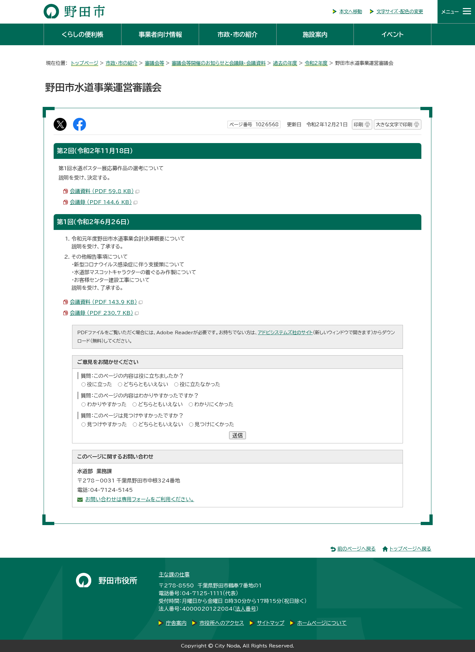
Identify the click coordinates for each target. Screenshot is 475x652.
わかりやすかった (107, 404)
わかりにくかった (214, 404)
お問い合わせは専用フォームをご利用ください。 (139, 499)
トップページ (84, 63)
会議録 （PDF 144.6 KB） (101, 202)
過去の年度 (285, 63)
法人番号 (245, 608)
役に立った (99, 384)
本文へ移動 (350, 11)
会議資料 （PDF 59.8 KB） (102, 191)
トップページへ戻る (410, 548)
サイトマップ (270, 623)
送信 (237, 435)
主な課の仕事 (174, 574)
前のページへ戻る (356, 548)
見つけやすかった (107, 424)
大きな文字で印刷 (394, 124)
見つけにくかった (214, 424)
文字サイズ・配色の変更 (399, 11)
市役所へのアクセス (221, 623)
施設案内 (315, 34)
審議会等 (154, 63)
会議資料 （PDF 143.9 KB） (103, 302)
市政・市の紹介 (237, 34)
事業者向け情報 (160, 34)
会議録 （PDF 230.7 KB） (101, 313)
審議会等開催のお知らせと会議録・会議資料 (219, 63)
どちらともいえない (145, 384)
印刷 (358, 124)
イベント (393, 34)
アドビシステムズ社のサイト (285, 332)
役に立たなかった (200, 384)
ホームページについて (322, 623)
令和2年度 (316, 63)
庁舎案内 (176, 623)
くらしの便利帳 (82, 34)
